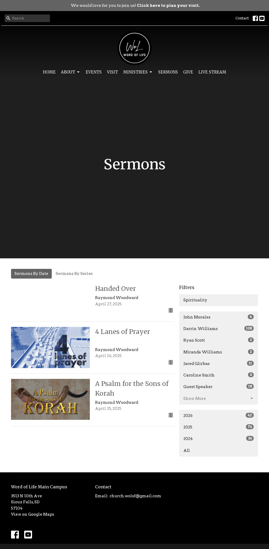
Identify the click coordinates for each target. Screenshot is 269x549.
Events (94, 72)
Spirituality (195, 300)
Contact (242, 18)
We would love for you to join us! (135, 5)
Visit (112, 72)
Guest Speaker (217, 386)
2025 (217, 427)
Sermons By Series (74, 273)
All (186, 450)
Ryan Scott (217, 340)
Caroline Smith (217, 375)
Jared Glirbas (217, 363)
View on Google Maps (32, 514)
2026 (217, 415)
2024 (217, 438)
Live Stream (212, 72)
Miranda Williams (217, 352)
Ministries (135, 72)
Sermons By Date (31, 273)
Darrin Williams (217, 328)
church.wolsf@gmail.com (135, 496)
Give (188, 72)
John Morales (217, 317)
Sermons (168, 72)
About (68, 72)
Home (49, 72)
